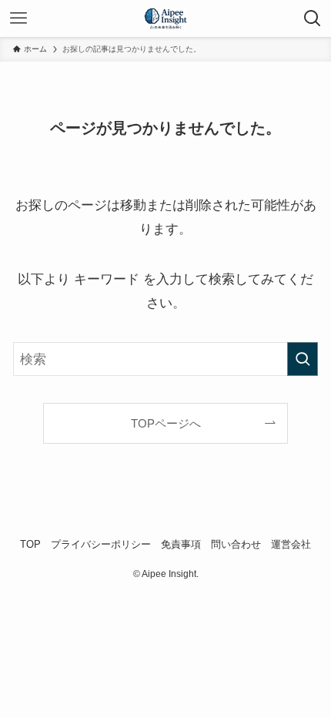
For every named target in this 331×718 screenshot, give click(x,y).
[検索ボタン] (312, 18)
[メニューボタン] (18, 18)
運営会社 (291, 544)
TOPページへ (166, 423)
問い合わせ (236, 544)
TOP (30, 544)
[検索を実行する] (302, 359)
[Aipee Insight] (165, 18)
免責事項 (181, 544)
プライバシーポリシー (101, 544)
